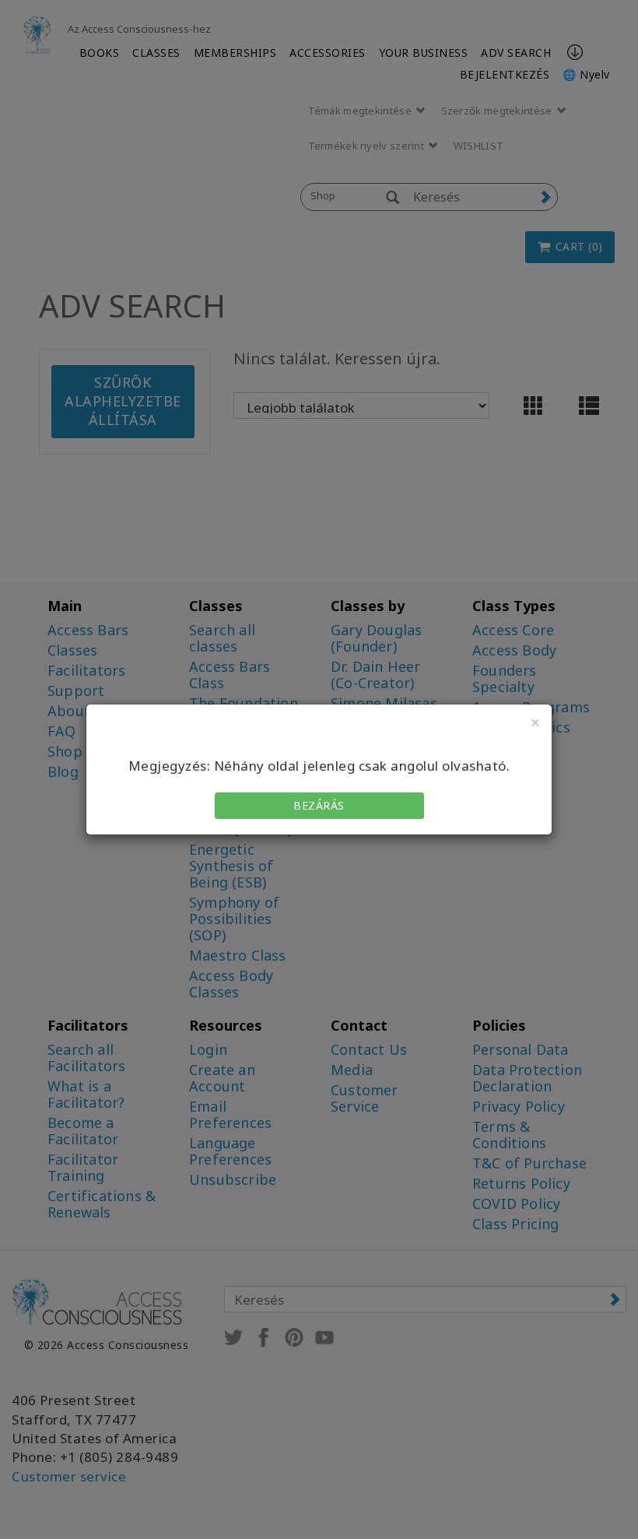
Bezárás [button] (319, 805)
